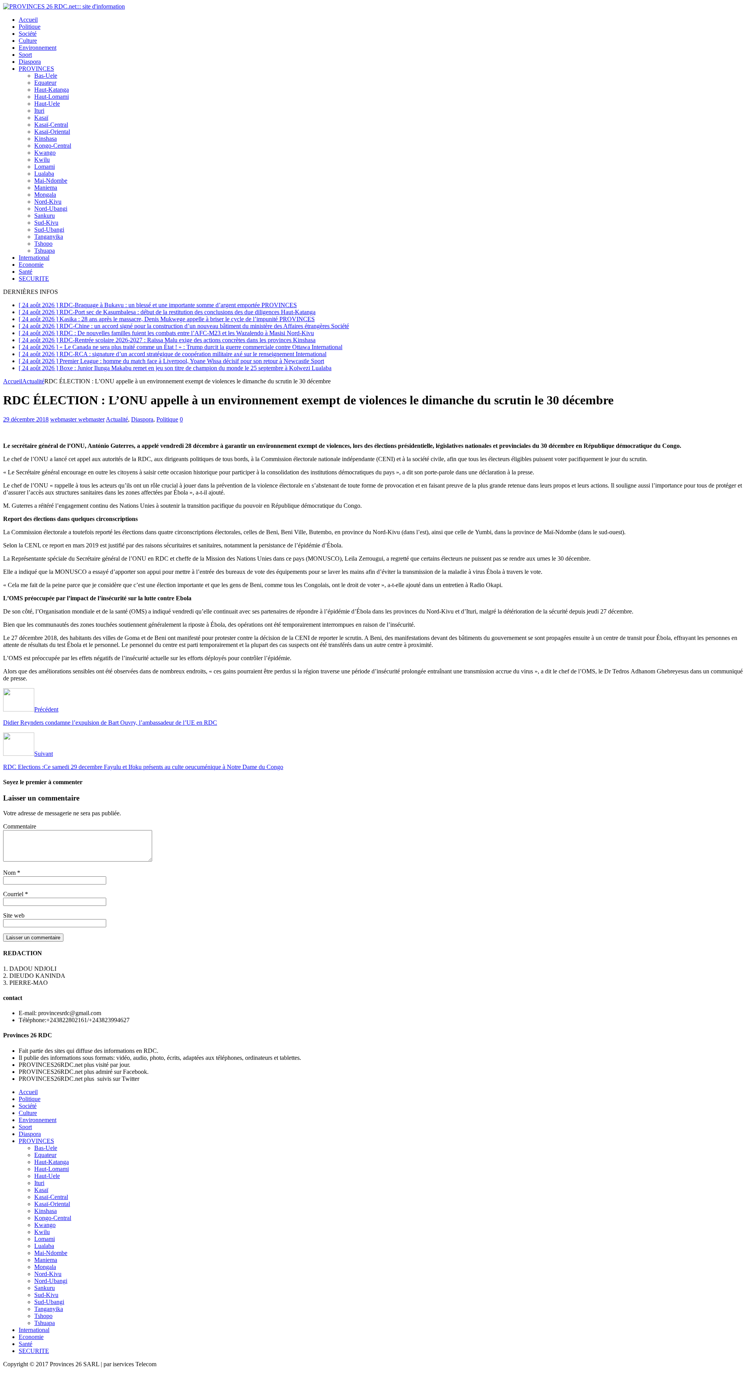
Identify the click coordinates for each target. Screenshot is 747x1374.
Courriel (14, 894)
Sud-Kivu (46, 222)
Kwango (45, 152)
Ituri (39, 110)
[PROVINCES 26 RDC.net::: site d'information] (64, 6)
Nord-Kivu (47, 201)
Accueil (28, 19)
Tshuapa (44, 250)
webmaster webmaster (77, 419)
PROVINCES (36, 68)
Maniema (45, 187)
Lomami (44, 166)
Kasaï (41, 117)
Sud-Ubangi (49, 229)
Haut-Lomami (51, 96)
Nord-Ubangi (50, 208)
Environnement (37, 47)
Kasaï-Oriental (52, 131)
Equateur (45, 82)
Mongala (45, 194)
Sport (25, 54)
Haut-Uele (47, 103)
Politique (29, 26)
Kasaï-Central (51, 124)
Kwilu (42, 159)
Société (28, 33)
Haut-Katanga (51, 89)
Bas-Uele (45, 75)
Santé (25, 271)
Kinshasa (45, 138)
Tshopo (43, 243)
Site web (14, 915)
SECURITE (34, 278)
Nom (10, 872)
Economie (31, 264)
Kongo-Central (52, 145)
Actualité (117, 419)
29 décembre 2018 (26, 419)
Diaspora (30, 61)
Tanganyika (48, 236)
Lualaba (44, 173)
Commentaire (19, 826)
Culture (28, 40)
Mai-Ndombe (50, 180)
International (34, 257)
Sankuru (44, 215)
